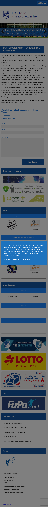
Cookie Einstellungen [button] (12, 259)
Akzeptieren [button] (26, 259)
